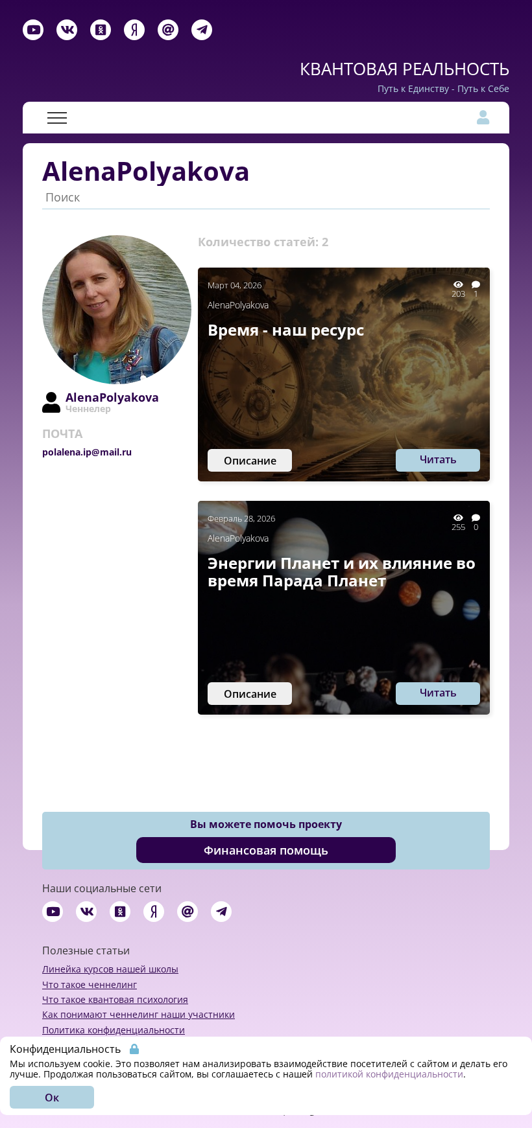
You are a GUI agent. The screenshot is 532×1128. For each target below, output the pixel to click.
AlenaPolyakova (238, 305)
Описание (250, 461)
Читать (438, 459)
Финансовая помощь (266, 850)
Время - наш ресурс (286, 330)
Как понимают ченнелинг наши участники (138, 1014)
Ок (52, 1097)
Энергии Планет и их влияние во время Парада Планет (342, 572)
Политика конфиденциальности (113, 1030)
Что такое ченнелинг (89, 984)
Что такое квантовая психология (115, 999)
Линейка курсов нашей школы (110, 969)
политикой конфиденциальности (389, 1074)
